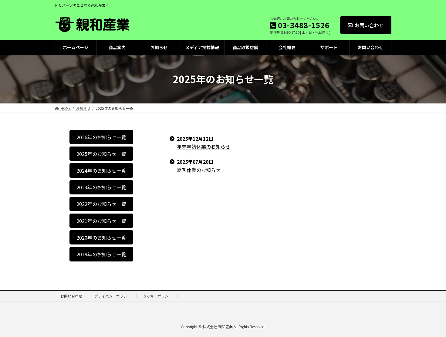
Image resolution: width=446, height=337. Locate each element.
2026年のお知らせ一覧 (101, 136)
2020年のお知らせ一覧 (101, 237)
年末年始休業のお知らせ (203, 146)
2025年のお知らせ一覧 (101, 153)
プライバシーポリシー (112, 295)
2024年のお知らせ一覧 (101, 170)
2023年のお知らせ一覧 (101, 187)
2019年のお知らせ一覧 (101, 254)
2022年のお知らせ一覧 (101, 203)
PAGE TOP (431, 321)
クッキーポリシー (157, 295)
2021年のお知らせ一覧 (101, 220)
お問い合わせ (369, 25)
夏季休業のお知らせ (199, 170)
